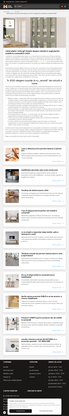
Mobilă (31, 367)
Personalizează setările (46, 411)
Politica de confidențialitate (12, 380)
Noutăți (17, 11)
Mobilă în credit (8, 373)
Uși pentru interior (35, 373)
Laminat (32, 377)
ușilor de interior (42, 61)
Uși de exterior (34, 370)
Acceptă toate (20, 411)
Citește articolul (56, 161)
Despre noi (6, 377)
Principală (7, 11)
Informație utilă (8, 370)
